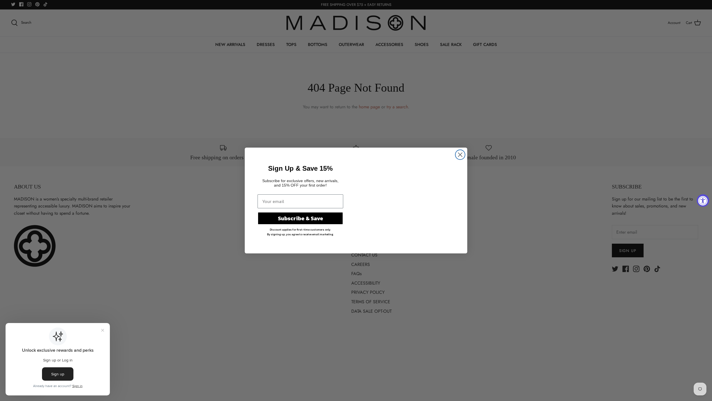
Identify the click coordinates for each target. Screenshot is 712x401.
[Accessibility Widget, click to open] (703, 200)
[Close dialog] (460, 155)
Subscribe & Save (300, 218)
